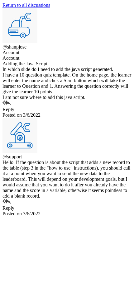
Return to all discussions (26, 5)
